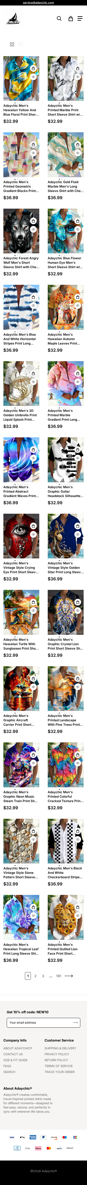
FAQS (7, 1066)
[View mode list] (20, 44)
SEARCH (9, 1072)
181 (58, 976)
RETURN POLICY (56, 1060)
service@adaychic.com (38, 2)
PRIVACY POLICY (57, 1054)
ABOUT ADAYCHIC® (17, 1048)
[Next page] (69, 976)
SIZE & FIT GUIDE (15, 1060)
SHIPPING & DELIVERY (60, 1048)
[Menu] (80, 18)
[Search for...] (59, 18)
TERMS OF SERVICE (59, 1066)
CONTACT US (13, 1054)
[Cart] (71, 18)
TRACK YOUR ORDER (60, 1072)
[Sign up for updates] (75, 1023)
